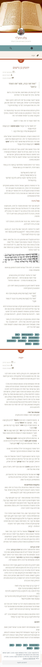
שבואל (28, 344)
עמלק (29, 648)
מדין (36, 648)
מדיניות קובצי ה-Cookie (29, 658)
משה (23, 337)
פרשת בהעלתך (33, 340)
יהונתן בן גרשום (21, 67)
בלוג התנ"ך (21, 38)
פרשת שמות (11, 340)
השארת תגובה (7, 78)
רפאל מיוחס (6, 75)
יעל (25, 645)
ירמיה (18, 645)
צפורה (36, 344)
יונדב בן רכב (34, 645)
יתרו (17, 334)
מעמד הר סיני (33, 337)
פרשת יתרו (21, 340)
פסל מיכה (15, 337)
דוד (36, 334)
